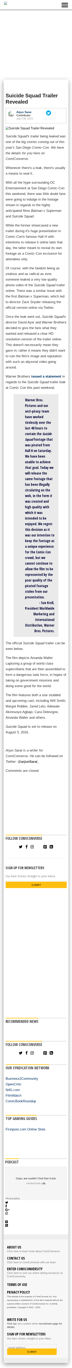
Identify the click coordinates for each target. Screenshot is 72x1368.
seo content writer (27, 1323)
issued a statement (46, 376)
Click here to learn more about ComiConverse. (33, 1251)
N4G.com (13, 1090)
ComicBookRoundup (21, 1101)
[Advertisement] (36, 44)
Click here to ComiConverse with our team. (32, 1262)
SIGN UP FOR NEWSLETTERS (25, 867)
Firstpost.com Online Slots (25, 1129)
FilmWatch (13, 1095)
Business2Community (22, 1079)
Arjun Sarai (23, 112)
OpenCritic (14, 1084)
